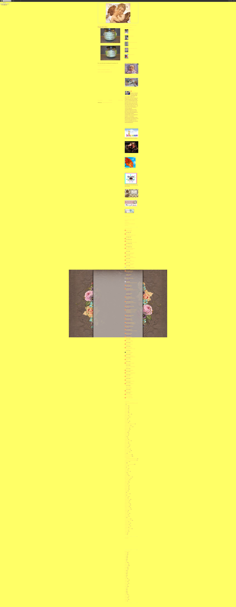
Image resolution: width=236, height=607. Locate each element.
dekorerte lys (127, 428)
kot (125, 467)
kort (125, 462)
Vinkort (127, 279)
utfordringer (127, 524)
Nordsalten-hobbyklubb (130, 253)
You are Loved (128, 268)
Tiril (125, 517)
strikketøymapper (128, 509)
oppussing (126, 481)
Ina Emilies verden (129, 340)
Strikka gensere (127, 504)
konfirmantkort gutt (128, 454)
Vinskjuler (126, 531)
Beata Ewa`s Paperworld (130, 366)
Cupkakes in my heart (129, 373)
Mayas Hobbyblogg (129, 244)
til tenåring (126, 516)
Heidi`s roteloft (128, 274)
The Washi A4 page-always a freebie (131, 242)
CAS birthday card (129, 286)
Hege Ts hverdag (129, 333)
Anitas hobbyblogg (129, 352)
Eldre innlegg (120, 100)
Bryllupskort (127, 421)
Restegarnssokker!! (131, 54)
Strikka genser (127, 503)
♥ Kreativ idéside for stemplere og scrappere (131, 310)
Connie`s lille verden (129, 278)
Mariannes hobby (129, 347)
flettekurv (126, 439)
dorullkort (126, 433)
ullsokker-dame (127, 523)
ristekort (126, 490)
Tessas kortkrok (129, 285)
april (125, 557)
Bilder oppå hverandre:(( (128, 27)
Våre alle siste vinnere (129, 319)
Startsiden (110, 100)
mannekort (126, 475)
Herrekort (127, 327)
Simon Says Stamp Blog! (130, 267)
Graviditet (126, 443)
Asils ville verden (129, 293)
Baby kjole (127, 307)
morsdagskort (127, 479)
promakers (126, 486)
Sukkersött (128, 376)
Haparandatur (127, 444)
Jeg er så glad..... (128, 364)
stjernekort (126, 502)
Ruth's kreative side (129, 271)
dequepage (126, 430)
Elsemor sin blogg (129, 394)
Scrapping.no (127, 222)
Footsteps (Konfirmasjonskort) (130, 356)
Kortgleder (128, 281)
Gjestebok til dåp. (128, 440)
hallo (126, 360)
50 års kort (126, 407)
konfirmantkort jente (128, 456)
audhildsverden (128, 359)
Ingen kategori (127, 449)
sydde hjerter (127, 513)
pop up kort (127, 485)
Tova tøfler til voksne (128, 520)
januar (126, 552)
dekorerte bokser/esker (128, 426)
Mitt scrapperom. (127, 478)
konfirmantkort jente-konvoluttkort (130, 460)
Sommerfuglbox (127, 499)
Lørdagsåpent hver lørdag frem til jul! (131, 282)
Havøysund (127, 446)
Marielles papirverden (130, 263)
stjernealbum (127, 500)
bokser (126, 419)
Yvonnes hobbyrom (129, 344)
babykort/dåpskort (128, 414)
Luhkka (126, 474)
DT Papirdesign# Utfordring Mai (131, 257)
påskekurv (126, 488)
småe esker (126, 496)
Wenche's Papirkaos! (129, 355)
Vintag (126, 532)
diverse (126, 432)
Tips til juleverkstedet (129, 271)
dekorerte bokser (127, 425)
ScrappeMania (128, 390)
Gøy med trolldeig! (129, 353)
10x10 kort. (127, 275)
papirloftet (126, 225)
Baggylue (126, 415)
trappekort (126, 521)
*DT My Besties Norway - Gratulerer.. (131, 330)
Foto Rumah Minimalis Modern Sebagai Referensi (130, 312)
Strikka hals (127, 506)
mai (125, 559)
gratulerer (126, 442)
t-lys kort (126, 514)
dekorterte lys (127, 429)
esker (125, 436)
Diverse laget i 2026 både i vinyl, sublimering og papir (131, 235)
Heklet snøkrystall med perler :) (130, 323)
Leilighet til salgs (128, 334)
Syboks (126, 511)
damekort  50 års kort (131, 403)
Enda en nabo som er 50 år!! (132, 48)
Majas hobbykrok (129, 230)
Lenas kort (128, 238)
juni (125, 560)
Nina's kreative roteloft (130, 363)
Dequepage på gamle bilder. (132, 42)
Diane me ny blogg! (129, 388)
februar (126, 554)
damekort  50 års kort (130, 423)
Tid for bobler (128, 250)
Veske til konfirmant (128, 528)
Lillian (133, 91)
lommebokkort (127, 471)
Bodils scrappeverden (130, 315)
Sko (125, 495)
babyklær (126, 411)
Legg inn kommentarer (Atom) (107, 102)
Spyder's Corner (129, 241)
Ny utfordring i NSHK (129, 264)
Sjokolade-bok (128, 384)
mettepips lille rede (129, 288)
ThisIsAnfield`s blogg (129, 301)
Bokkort (126, 418)
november (126, 565)
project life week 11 (129, 316)
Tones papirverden (129, 397)
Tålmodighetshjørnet (129, 383)
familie (126, 437)
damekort (126, 422)
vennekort (126, 527)
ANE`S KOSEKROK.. (129, 370)
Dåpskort (127, 345)
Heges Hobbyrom (129, 297)
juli (125, 576)
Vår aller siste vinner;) (129, 391)
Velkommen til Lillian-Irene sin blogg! (118, 7)
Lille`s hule (128, 234)
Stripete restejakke (128, 231)
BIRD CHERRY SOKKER (130, 337)
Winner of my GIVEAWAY (130, 261)
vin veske (126, 530)
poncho (126, 483)
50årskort (126, 408)
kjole (125, 453)
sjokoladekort (127, 493)
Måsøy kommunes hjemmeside (130, 223)
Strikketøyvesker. (131, 29)
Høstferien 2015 (128, 294)
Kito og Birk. (127, 451)
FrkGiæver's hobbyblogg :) (130, 372)
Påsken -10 (126, 489)
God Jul (127, 367)
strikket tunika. (127, 507)
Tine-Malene (128, 380)
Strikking (126, 510)
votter (126, 534)
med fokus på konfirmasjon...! (130, 381)
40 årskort (126, 405)
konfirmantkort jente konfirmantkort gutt (131, 458)
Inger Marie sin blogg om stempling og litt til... (130, 249)
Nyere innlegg (100, 100)
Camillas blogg (128, 260)
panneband (126, 482)
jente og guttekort (128, 450)
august (126, 562)
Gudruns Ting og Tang (130, 306)
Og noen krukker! (131, 36)
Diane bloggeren (129, 396)
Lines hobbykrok (129, 329)
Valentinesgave (127, 525)
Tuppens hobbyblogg (129, 326)
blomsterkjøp (127, 416)
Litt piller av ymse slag (129, 341)
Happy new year (128, 245)
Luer (125, 472)
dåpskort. (126, 435)
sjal (125, 492)
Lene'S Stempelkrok (129, 256)
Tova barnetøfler (127, 518)
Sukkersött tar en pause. (129, 377)
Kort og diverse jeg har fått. (108, 65)
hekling (126, 447)
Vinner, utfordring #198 (129, 253)
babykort (126, 412)
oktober (126, 581)
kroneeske (126, 468)
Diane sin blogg (128, 387)
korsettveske (127, 461)
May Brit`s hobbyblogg (130, 322)
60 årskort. (126, 409)
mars (125, 556)
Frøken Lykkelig (129, 336)
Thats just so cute (129, 318)
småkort (126, 497)
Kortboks (126, 465)
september (126, 564)
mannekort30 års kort (128, 476)
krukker (126, 469)
